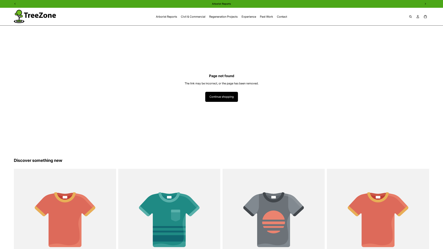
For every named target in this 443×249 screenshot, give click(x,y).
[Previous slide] (15, 4)
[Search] (410, 16)
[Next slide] (425, 4)
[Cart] (425, 16)
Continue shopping (221, 96)
